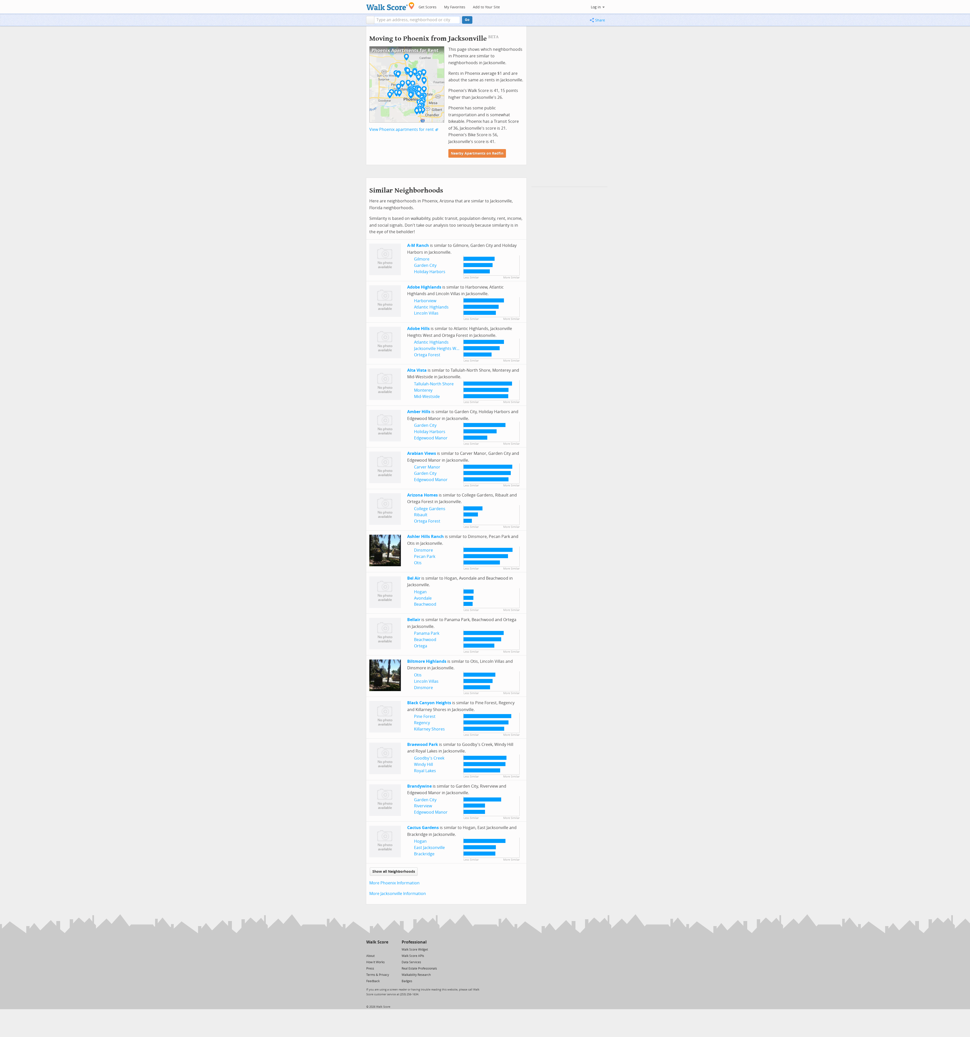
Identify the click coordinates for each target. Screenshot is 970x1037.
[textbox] (417, 20)
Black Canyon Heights (429, 702)
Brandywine (419, 786)
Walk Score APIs (413, 956)
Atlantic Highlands (431, 307)
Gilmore (421, 259)
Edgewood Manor (431, 438)
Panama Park (426, 633)
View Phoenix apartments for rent (401, 129)
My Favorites (454, 7)
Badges (407, 981)
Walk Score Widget (415, 949)
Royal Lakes (425, 770)
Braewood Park (422, 744)
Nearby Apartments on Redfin (477, 153)
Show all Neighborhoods (393, 871)
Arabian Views (421, 453)
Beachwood (425, 604)
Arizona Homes (422, 495)
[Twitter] (369, 949)
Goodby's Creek (429, 758)
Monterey (423, 390)
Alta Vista (417, 370)
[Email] (385, 949)
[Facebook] (377, 949)
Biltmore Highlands (426, 661)
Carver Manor (427, 467)
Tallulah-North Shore (434, 384)
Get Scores (428, 7)
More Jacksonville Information (397, 893)
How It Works (375, 962)
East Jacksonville (429, 847)
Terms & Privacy (377, 975)
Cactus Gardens (423, 827)
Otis (418, 562)
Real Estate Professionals (419, 968)
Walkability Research (416, 975)
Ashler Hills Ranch (425, 536)
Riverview (423, 806)
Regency (422, 722)
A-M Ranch (418, 245)
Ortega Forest (427, 354)
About (370, 956)
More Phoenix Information (394, 883)
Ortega (420, 646)
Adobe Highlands (424, 287)
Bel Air (413, 578)
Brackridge (424, 854)
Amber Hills (418, 411)
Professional (414, 942)
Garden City (425, 265)
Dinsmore (423, 550)
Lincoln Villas (426, 313)
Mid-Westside (427, 396)
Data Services (411, 962)
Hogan (420, 592)
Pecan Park (424, 556)
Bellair (413, 619)
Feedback (373, 981)
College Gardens (429, 508)
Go (467, 20)
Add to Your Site (486, 7)
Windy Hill (423, 764)
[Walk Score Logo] (390, 6)
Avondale (423, 598)
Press (370, 968)
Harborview (425, 300)
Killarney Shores (429, 729)
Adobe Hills (418, 328)
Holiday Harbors (429, 271)
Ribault (420, 514)
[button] (370, 20)
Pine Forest (424, 716)
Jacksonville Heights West (438, 348)
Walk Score (377, 942)
